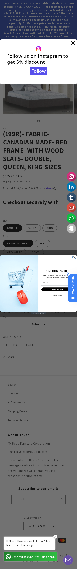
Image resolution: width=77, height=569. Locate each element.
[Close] (73, 43)
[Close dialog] (74, 257)
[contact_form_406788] (68, 560)
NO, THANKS (58, 295)
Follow (38, 71)
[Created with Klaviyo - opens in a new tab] (38, 313)
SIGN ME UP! (58, 289)
